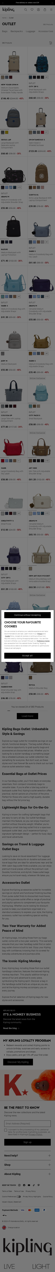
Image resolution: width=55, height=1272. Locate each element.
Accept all (27, 655)
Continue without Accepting (27, 615)
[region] (27, 636)
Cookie (7, 636)
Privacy (40, 634)
